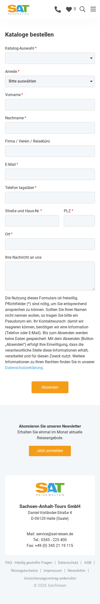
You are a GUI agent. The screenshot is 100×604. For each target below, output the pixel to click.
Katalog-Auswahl (19, 48)
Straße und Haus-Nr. (22, 211)
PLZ (67, 211)
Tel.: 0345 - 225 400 (50, 539)
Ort (7, 234)
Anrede (11, 71)
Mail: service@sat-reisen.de (50, 534)
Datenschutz (68, 562)
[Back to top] (89, 593)
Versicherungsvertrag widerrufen (50, 578)
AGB (87, 562)
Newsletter (76, 570)
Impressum (53, 570)
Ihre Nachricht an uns (23, 257)
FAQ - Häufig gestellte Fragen (28, 562)
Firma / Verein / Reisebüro (27, 141)
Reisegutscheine (24, 570)
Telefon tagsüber (19, 187)
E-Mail (10, 164)
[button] (93, 9)
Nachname (14, 118)
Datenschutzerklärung (24, 367)
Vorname (13, 94)
